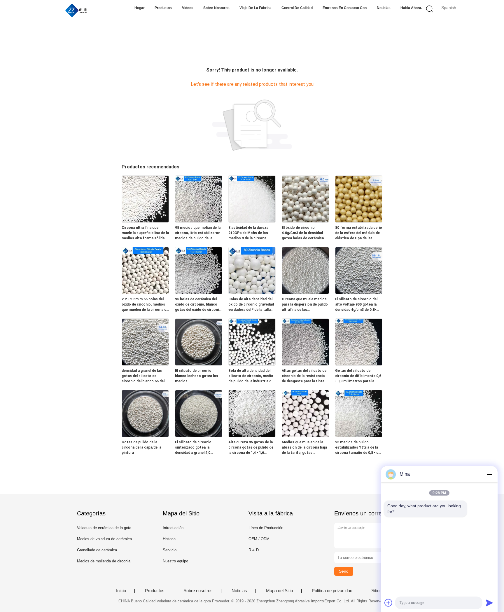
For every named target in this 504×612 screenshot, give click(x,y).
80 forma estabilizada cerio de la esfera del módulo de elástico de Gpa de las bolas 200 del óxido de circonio (358, 233)
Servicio (169, 550)
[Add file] (388, 602)
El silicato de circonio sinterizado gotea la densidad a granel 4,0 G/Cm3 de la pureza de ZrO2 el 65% (198, 447)
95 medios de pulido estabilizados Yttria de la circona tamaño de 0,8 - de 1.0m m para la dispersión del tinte (357, 447)
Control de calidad (297, 8)
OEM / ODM (259, 539)
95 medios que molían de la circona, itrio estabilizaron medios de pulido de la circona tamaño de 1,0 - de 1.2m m (197, 233)
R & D (254, 550)
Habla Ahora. (411, 8)
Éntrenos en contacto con (345, 8)
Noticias (384, 8)
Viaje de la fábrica (255, 8)
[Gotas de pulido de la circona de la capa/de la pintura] (145, 435)
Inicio (121, 591)
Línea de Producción (266, 528)
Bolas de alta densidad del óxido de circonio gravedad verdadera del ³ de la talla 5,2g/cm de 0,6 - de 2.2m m (251, 304)
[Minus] (489, 474)
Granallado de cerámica (97, 550)
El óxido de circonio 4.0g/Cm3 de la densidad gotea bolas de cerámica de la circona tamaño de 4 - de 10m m (305, 233)
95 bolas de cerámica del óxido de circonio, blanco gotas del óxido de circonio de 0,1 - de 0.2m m (198, 304)
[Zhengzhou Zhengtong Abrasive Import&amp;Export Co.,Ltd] (76, 10)
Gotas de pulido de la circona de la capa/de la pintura (141, 447)
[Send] (489, 602)
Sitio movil (381, 591)
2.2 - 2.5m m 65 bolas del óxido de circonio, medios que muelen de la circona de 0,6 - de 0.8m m (145, 304)
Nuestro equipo (175, 561)
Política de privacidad (332, 591)
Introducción (173, 528)
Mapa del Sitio (279, 591)
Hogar (139, 8)
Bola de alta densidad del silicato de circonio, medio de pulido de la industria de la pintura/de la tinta (250, 376)
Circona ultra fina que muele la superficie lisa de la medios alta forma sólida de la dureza (145, 233)
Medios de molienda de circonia (103, 561)
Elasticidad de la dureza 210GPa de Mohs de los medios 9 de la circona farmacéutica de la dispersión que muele (248, 233)
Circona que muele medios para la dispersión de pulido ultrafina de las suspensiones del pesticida (305, 304)
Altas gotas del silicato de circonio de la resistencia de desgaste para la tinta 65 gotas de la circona (304, 376)
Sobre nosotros (216, 8)
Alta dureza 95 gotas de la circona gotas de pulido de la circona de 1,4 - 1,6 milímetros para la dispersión (250, 447)
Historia (169, 539)
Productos (163, 8)
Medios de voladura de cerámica (104, 539)
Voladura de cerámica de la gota (104, 528)
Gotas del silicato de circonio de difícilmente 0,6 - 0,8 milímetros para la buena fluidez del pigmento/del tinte (358, 376)
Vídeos (187, 8)
